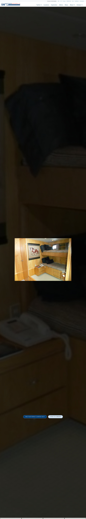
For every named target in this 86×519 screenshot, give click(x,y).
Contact (79, 4)
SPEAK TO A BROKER (55, 416)
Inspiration (54, 4)
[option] (43, 259)
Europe (64, 1)
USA (58, 1)
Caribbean (77, 1)
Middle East (69, 1)
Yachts (38, 4)
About (71, 4)
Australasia (82, 1)
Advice (61, 4)
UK (61, 1)
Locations (46, 4)
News (66, 4)
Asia (73, 1)
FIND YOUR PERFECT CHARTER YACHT (35, 416)
